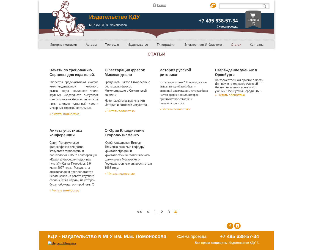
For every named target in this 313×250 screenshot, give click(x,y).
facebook (230, 226)
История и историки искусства (126, 105)
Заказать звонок (213, 5)
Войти (161, 5)
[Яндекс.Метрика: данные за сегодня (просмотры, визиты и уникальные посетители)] (62, 243)
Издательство (138, 44)
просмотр (87, 114)
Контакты (257, 44)
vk (237, 226)
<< (139, 212)
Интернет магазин (63, 44)
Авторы (91, 44)
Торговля (112, 44)
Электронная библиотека (203, 44)
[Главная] (68, 35)
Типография (166, 44)
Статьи (236, 44)
